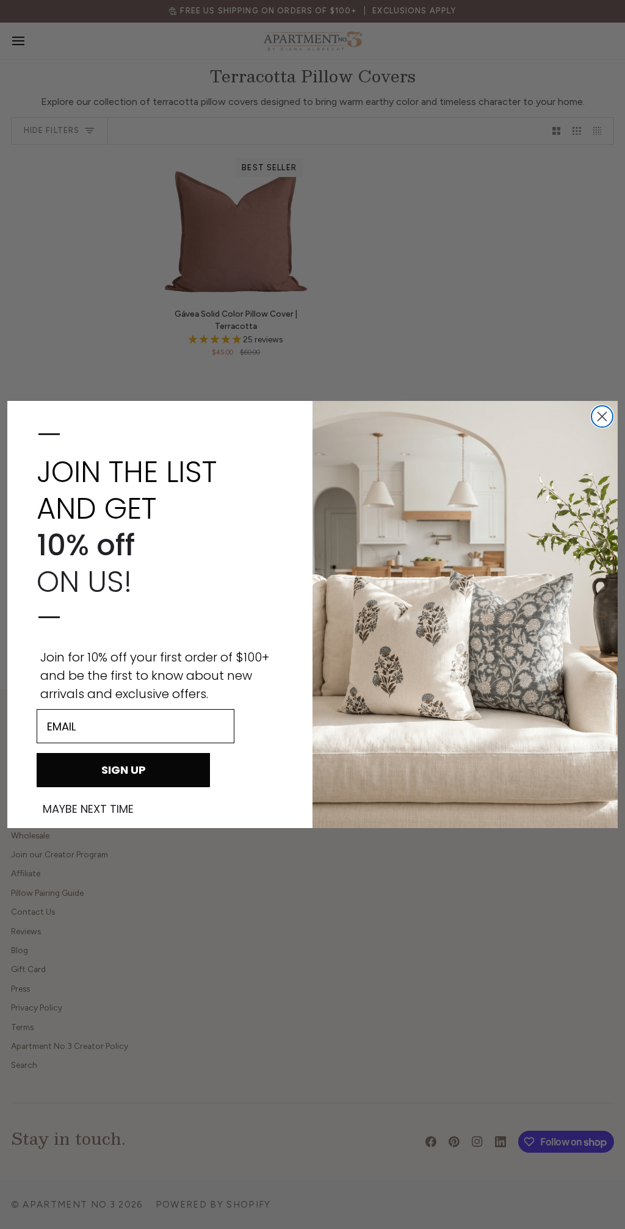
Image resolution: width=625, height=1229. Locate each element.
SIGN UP (123, 769)
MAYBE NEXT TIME (88, 809)
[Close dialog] (602, 416)
